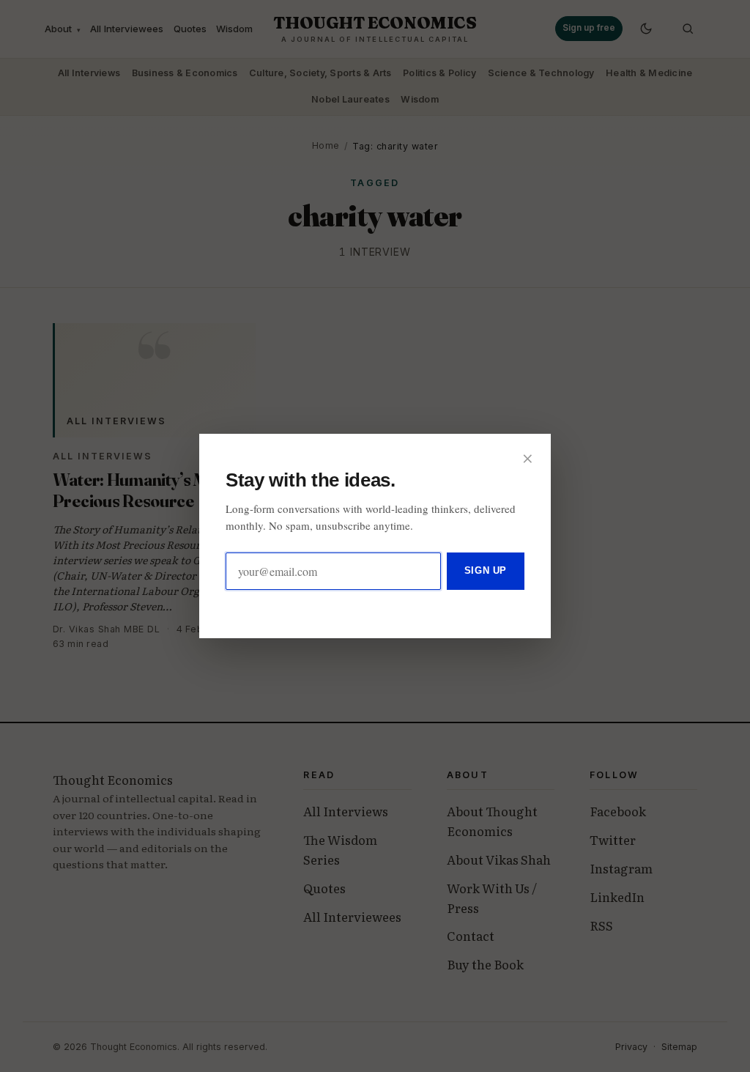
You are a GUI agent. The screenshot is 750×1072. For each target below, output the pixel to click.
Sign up (485, 570)
